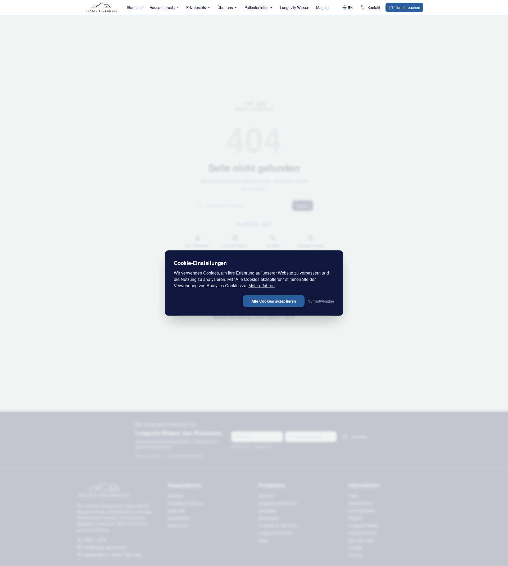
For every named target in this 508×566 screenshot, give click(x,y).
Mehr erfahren (261, 285)
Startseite (135, 7)
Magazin (323, 7)
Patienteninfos (256, 7)
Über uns (225, 7)
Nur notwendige (321, 301)
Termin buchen (407, 7)
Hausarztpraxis (162, 7)
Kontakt (374, 7)
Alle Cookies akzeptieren (273, 301)
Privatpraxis (196, 7)
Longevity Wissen (294, 7)
